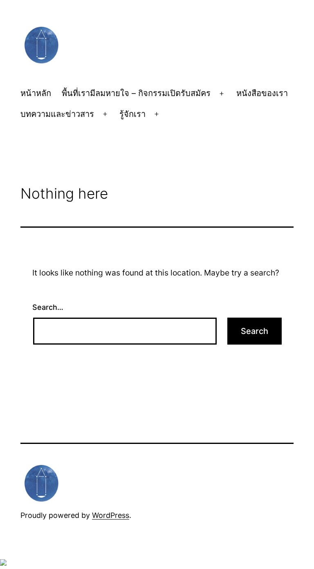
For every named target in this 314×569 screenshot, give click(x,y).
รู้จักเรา (132, 114)
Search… (47, 307)
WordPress (110, 515)
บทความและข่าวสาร (57, 114)
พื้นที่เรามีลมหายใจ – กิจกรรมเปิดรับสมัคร (136, 93)
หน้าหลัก (35, 93)
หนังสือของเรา (262, 93)
